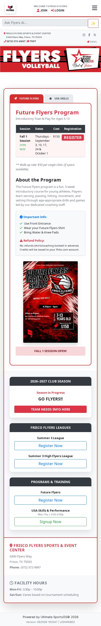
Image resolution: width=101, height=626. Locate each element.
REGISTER (73, 137)
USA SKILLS (61, 98)
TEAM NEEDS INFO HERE (50, 409)
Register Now (50, 445)
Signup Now (50, 521)
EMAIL (93, 41)
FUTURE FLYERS (29, 98)
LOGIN (59, 10)
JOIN (43, 10)
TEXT (32, 41)
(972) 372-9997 (15, 41)
